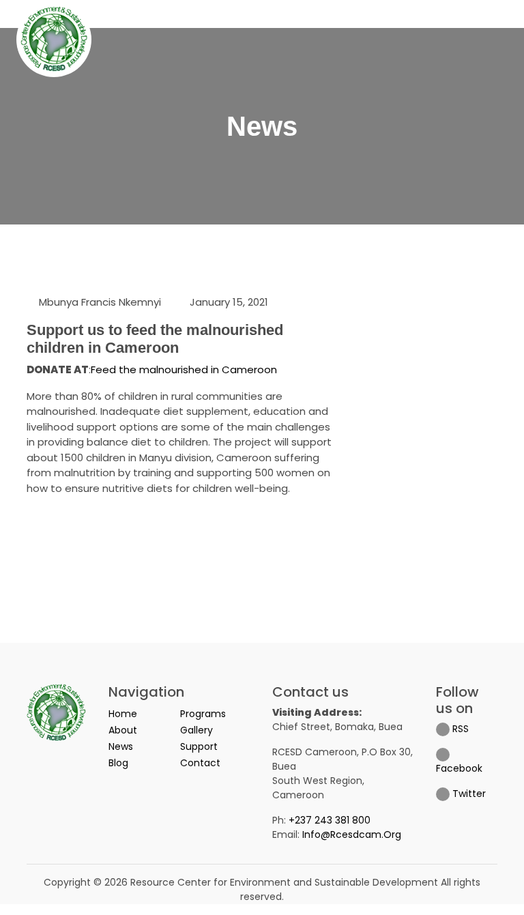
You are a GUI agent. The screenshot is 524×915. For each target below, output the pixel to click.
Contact (200, 763)
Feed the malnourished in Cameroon (184, 369)
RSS (459, 729)
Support (199, 746)
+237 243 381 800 (329, 820)
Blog (118, 763)
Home (122, 714)
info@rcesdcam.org (351, 834)
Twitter (468, 793)
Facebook (459, 768)
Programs (203, 714)
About (122, 730)
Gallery (196, 730)
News (120, 746)
